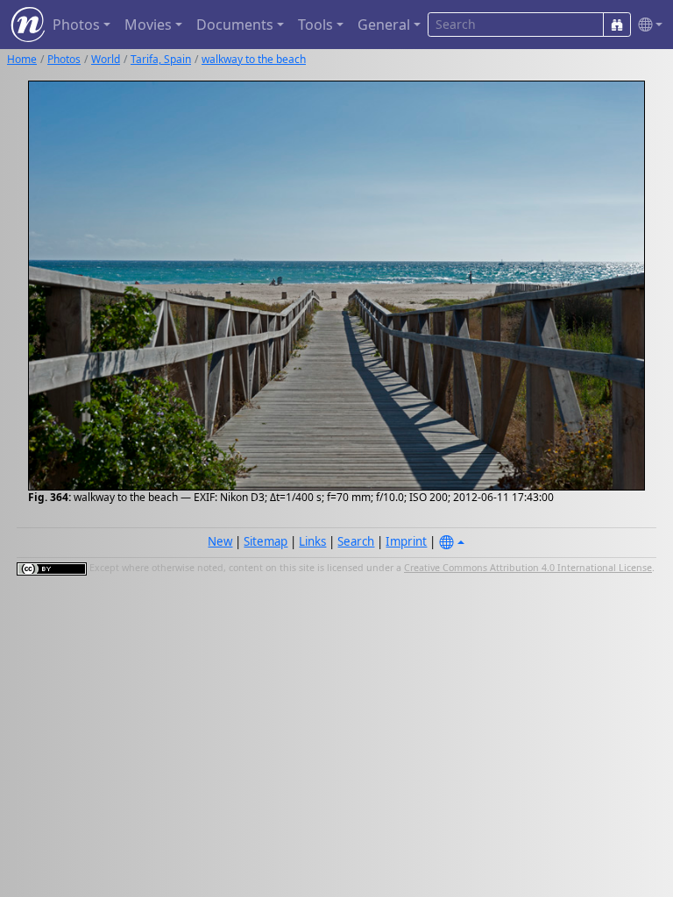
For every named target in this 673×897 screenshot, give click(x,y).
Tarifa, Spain (161, 59)
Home (22, 59)
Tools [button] (315, 24)
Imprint (406, 541)
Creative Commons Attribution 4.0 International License (528, 568)
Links (312, 541)
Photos (64, 59)
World (105, 59)
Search (355, 541)
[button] (646, 25)
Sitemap (265, 541)
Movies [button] (148, 24)
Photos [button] (76, 24)
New (220, 541)
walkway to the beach (254, 59)
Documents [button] (234, 24)
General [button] (384, 24)
